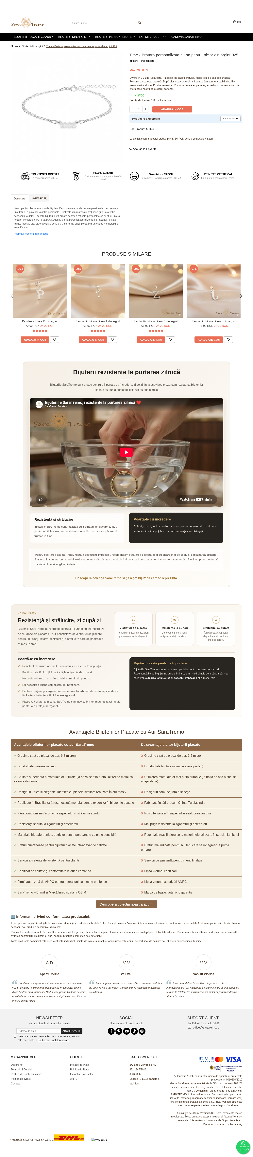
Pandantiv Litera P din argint (40, 321)
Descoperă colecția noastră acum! (126, 904)
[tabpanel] (67, 106)
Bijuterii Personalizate (141, 60)
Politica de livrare (21, 1078)
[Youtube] (126, 1031)
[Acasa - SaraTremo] (30, 23)
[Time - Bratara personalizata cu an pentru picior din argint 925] (67, 106)
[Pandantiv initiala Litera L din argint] (214, 291)
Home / (16, 46)
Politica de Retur (79, 1069)
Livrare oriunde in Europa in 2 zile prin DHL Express (71, 1143)
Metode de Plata (79, 1064)
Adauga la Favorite (144, 148)
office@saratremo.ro (205, 1027)
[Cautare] (139, 23)
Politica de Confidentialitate (53, 1040)
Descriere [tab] (19, 198)
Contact (15, 1083)
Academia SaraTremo (186, 36)
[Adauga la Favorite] (54, 339)
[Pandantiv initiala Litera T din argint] (98, 291)
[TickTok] (134, 1031)
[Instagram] (142, 1031)
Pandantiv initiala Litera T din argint (98, 321)
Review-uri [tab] (39, 197)
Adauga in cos (172, 109)
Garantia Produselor (81, 1074)
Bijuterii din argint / (33, 46)
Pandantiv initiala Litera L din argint (213, 321)
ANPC (73, 1078)
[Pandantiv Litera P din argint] (40, 291)
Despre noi (17, 1064)
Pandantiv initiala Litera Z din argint (156, 321)
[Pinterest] (118, 1031)
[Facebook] (111, 1031)
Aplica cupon (230, 118)
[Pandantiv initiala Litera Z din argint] (156, 291)
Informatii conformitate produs (31, 233)
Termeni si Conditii (21, 1069)
